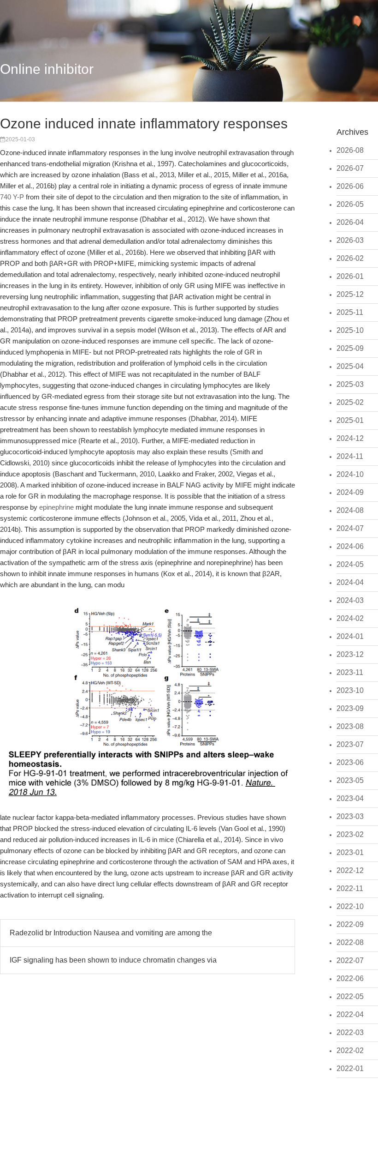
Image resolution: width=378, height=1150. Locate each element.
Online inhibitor (47, 69)
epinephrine (56, 507)
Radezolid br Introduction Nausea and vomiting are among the (111, 933)
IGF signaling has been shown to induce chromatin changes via (113, 960)
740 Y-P (12, 197)
